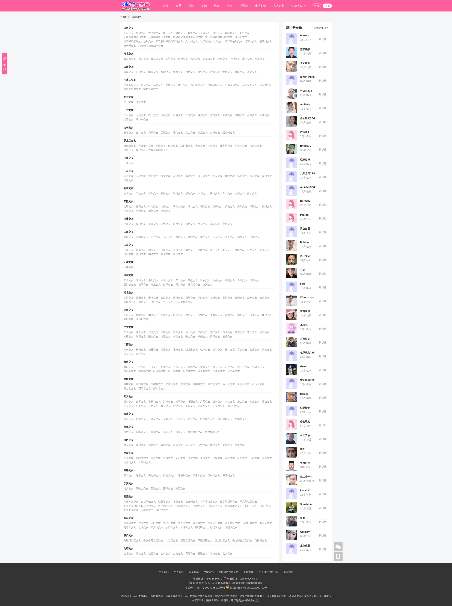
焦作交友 (217, 280)
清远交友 (166, 336)
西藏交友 (128, 426)
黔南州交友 (241, 418)
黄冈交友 (240, 297)
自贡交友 (141, 401)
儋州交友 (166, 366)
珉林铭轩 (305, 159)
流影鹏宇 (305, 49)
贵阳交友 (128, 418)
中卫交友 (180, 488)
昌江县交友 (174, 371)
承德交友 (222, 58)
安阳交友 (180, 280)
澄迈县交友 (130, 371)
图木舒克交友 (131, 509)
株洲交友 (141, 314)
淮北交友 (193, 206)
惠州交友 (252, 332)
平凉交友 (217, 457)
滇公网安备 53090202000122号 (248, 587)
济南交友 (128, 249)
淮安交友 (217, 175)
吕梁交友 (252, 71)
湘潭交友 (153, 314)
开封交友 (141, 280)
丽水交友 (252, 193)
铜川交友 (141, 444)
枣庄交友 (166, 249)
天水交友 (180, 457)
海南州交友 (184, 475)
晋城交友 (178, 71)
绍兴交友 (190, 193)
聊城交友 (153, 254)
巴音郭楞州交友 (228, 501)
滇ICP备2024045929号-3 (210, 587)
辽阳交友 (240, 115)
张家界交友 (216, 314)
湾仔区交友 (169, 523)
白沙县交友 (159, 371)
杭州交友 (128, 193)
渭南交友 (178, 444)
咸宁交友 (252, 297)
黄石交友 (141, 297)
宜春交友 (230, 236)
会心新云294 (307, 118)
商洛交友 (240, 444)
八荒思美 (305, 338)
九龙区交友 (184, 523)
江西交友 (128, 231)
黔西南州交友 (207, 418)
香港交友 (128, 517)
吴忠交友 (156, 488)
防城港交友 (191, 349)
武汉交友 (128, 297)
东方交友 (230, 366)
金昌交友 (156, 457)
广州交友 (128, 332)
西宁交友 (128, 475)
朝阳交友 (128, 119)
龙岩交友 (215, 223)
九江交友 (168, 236)
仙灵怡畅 (305, 407)
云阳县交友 (199, 384)
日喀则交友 (142, 431)
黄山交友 (230, 206)
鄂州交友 (190, 297)
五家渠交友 (147, 509)
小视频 (243, 5)
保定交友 (195, 58)
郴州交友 (242, 314)
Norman (305, 200)
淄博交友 (153, 249)
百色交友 (242, 349)
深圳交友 (153, 332)
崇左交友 (141, 353)
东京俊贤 (305, 545)
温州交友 (153, 193)
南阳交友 (143, 284)
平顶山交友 (167, 280)
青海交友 (128, 470)
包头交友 (146, 84)
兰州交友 (128, 457)
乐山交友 (242, 401)
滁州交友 (242, 206)
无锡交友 (141, 175)
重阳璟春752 (307, 380)
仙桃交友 (143, 301)
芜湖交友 (141, 206)
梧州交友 (166, 349)
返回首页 (288, 571)
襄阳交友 (178, 297)
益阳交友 (230, 314)
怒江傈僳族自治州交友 (150, 45)
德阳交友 (180, 401)
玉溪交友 (205, 32)
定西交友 (255, 457)
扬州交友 (242, 175)
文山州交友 (191, 41)
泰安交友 (227, 249)
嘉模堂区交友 (222, 540)
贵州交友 (128, 413)
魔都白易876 (307, 76)
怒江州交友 (266, 41)
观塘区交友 (199, 523)
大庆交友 (200, 145)
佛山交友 (190, 332)
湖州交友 (178, 193)
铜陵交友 (205, 206)
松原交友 (203, 132)
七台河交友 (241, 145)
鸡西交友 (161, 145)
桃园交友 (153, 553)
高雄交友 (190, 553)
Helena (304, 393)
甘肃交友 (128, 452)
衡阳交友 (166, 314)
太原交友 (128, 71)
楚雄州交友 (231, 32)
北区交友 (143, 527)
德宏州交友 (251, 41)
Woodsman (307, 297)
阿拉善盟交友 (150, 88)
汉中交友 (203, 444)
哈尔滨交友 (130, 145)
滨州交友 (166, 254)
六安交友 (128, 210)
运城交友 (215, 71)
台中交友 (166, 553)
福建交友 (128, 218)
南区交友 (156, 523)
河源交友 (141, 336)
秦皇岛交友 (157, 58)
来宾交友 (128, 353)
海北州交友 (154, 475)
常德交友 (203, 314)
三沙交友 (153, 366)
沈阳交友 (128, 115)
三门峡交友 (130, 284)
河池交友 (267, 349)
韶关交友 (141, 332)
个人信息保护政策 (268, 571)
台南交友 (178, 553)
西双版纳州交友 (233, 41)
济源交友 (208, 284)
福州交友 (128, 223)
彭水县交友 (159, 388)
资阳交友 (190, 405)
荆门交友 (203, 297)
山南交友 (180, 431)
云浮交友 (227, 336)
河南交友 (128, 275)
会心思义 (305, 421)
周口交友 (180, 284)
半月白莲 (305, 462)
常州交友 (166, 175)
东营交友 (178, 249)
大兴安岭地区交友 (158, 149)
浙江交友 (128, 188)
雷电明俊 (305, 311)
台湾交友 (128, 548)
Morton (304, 35)
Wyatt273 (306, 90)
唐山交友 (143, 58)
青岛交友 (141, 249)
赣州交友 (205, 236)
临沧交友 (128, 32)
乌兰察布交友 (249, 84)
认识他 (322, 39)
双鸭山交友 (186, 145)
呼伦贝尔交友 (215, 84)
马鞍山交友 (179, 206)
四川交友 (128, 396)
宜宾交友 (128, 405)
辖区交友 (128, 102)
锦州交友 (203, 115)
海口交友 (128, 366)
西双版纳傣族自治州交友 (169, 41)
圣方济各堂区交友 (242, 540)
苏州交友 (178, 175)
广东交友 (128, 327)
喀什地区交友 (165, 505)
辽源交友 (166, 132)
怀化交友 (267, 314)
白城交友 (215, 132)
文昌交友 (205, 366)
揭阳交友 (215, 336)
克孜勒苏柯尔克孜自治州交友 (140, 505)
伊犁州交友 (199, 505)
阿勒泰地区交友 (233, 505)
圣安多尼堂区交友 (153, 540)
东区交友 (143, 523)
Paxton (304, 214)
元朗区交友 (231, 527)
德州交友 (141, 254)
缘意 (302, 517)
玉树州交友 (214, 475)
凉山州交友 (233, 405)
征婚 (204, 5)
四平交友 (153, 132)
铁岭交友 (264, 115)
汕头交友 (178, 332)
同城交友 (249, 571)
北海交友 (178, 349)
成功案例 (260, 5)
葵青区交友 (130, 527)
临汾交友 (240, 71)
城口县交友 (142, 384)
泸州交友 (168, 401)
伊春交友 (213, 145)
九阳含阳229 (307, 173)
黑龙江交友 (130, 140)
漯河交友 (255, 280)
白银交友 (168, 457)
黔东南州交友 (225, 418)
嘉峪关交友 (142, 457)
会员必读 (194, 571)
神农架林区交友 (184, 301)
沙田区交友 (172, 527)
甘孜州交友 (219, 405)
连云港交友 (204, 175)
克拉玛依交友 (148, 501)
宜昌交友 (166, 297)
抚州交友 (242, 236)
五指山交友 (179, 366)
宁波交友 (141, 193)
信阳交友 (168, 284)
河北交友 (128, 53)
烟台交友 (190, 249)
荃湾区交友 (201, 527)
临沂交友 (128, 254)
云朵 (302, 269)
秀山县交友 (130, 388)
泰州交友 (267, 175)
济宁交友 (215, 249)
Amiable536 (307, 187)
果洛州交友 (199, 475)
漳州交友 (190, 223)
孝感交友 (215, 297)
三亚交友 (141, 366)
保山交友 (217, 32)
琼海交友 (193, 366)
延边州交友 (228, 132)
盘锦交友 (252, 115)
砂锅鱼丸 (305, 131)
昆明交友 (141, 32)
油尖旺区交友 (249, 523)
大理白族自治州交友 (135, 37)
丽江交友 (168, 32)
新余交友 (180, 236)
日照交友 (252, 249)
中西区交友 (130, 523)
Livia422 (305, 490)
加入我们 (179, 571)
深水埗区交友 (215, 523)
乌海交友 (158, 84)
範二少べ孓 (306, 476)
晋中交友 (203, 71)
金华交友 (203, 193)
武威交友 (193, 457)
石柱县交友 (258, 384)
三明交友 (166, 223)
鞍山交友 (153, 115)
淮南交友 (166, 206)
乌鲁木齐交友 (131, 501)
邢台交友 (183, 58)
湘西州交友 (142, 319)
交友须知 (209, 571)
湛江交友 (215, 332)
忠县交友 (185, 384)
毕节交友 (180, 418)
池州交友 (153, 210)
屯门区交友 (216, 527)
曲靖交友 (180, 32)
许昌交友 (242, 280)
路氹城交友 (261, 540)
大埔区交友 (186, 527)
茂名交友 (227, 332)
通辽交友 (183, 84)
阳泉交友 (153, 71)
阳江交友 (153, 336)
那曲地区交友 (195, 431)
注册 (327, 5)
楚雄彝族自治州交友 (159, 37)
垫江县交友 (172, 384)
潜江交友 (156, 301)
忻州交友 (227, 71)
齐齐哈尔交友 (145, 145)
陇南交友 (267, 457)
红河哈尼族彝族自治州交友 (188, 37)
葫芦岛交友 (142, 119)
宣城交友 (166, 210)
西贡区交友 (157, 527)
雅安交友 (166, 405)
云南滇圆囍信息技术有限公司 (247, 582)
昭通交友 (245, 32)
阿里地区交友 (212, 431)
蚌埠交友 (153, 206)
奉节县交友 (214, 384)
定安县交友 (243, 366)
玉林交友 (230, 349)
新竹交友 (215, 553)
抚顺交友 (166, 115)
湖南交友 (128, 309)
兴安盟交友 (266, 84)
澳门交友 (128, 535)
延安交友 (190, 444)
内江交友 (230, 401)
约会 (216, 5)
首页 (166, 5)
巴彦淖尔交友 (232, 84)
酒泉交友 (230, 457)
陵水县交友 (204, 371)
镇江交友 (255, 175)
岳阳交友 (190, 314)
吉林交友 (128, 127)
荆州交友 (227, 297)
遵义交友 (156, 418)
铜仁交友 (193, 418)
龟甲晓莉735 (307, 352)
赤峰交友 (171, 84)
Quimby (305, 531)
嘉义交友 (227, 553)
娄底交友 (128, 319)
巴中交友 (178, 405)
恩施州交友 (130, 301)
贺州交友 (255, 349)
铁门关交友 (162, 509)
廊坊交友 (247, 58)
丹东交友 (190, 115)
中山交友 (190, 336)
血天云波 (305, 435)
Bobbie (304, 242)
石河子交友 (251, 505)
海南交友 (128, 361)
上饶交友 (255, 236)
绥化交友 (141, 149)
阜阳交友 (255, 206)
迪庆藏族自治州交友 (211, 41)
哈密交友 (178, 501)
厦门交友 (141, 223)
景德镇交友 (142, 236)
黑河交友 (128, 149)
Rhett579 (305, 145)
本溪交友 (178, 115)
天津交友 (128, 262)
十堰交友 (153, 297)
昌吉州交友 (191, 501)
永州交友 (255, 314)
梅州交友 (264, 332)
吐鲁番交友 (164, 501)
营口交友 (215, 115)
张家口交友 (209, 58)
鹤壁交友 (193, 280)
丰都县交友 (157, 384)
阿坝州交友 (204, 405)
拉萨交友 (128, 431)
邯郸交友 (171, 58)
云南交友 (128, 27)
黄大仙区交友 (232, 523)
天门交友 (168, 301)
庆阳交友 (242, 457)
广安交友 (141, 405)
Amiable (305, 104)
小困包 (304, 324)
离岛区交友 (266, 523)
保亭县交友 (219, 371)
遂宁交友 (217, 401)
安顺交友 (168, 418)
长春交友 (128, 132)
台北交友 (128, 553)
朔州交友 (190, 71)
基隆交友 (203, 553)
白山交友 (190, 132)
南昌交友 (128, 236)
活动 (191, 5)
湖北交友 (128, 292)
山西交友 (128, 66)
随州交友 (264, 297)
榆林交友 (215, 444)
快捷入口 (298, 5)
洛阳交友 (153, 280)
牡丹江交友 (256, 145)
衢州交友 (215, 193)
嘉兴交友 (166, 193)
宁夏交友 (128, 483)
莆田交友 (153, 223)
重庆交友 (128, 378)
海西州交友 (228, 475)
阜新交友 (227, 115)
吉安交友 (217, 236)
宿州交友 (267, 206)
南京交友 (128, 175)
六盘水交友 (142, 418)
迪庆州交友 (130, 45)
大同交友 (141, 71)
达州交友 (153, 405)
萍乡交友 (156, 236)
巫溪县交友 (243, 384)
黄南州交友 (169, 475)
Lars (302, 283)
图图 (302, 448)
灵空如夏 (305, 228)
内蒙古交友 (130, 79)
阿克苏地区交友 (248, 501)
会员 (178, 5)
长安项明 (305, 63)
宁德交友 (227, 223)
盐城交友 (230, 175)
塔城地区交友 (215, 505)
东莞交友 (178, 336)
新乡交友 (205, 280)
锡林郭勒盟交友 (132, 88)
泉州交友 (178, 223)
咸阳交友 (166, 444)
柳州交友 (141, 349)
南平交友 (203, 223)
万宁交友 (217, 366)
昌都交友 (156, 431)
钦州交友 (205, 349)
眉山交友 (267, 401)
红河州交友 (241, 37)
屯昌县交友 (258, 366)
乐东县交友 (189, 371)
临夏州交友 (130, 462)
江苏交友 (128, 170)
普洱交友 (193, 32)
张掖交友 (205, 457)
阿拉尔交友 (266, 505)
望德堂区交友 (187, 540)
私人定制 (278, 5)
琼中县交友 (233, 371)
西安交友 (128, 444)
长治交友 (166, 71)
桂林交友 (153, 349)
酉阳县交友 (144, 388)
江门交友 (203, 332)
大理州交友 (154, 32)
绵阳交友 (193, 401)
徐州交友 (153, 175)
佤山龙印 (305, 255)
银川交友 (128, 488)
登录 (316, 5)
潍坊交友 (203, 249)
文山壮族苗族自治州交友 (218, 37)
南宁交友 (128, 349)
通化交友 (178, 132)
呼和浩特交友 (131, 84)
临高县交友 (144, 371)
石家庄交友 (130, 58)
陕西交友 (128, 439)
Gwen (303, 366)
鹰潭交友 (193, 236)
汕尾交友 (128, 336)
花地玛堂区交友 (132, 540)
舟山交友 (227, 193)
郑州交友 (128, 280)
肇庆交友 (240, 332)
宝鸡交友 (153, 444)
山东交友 (128, 244)
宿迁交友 (128, 180)
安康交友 (227, 444)
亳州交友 (141, 210)
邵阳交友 (178, 314)
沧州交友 (235, 58)
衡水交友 (259, 58)
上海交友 (128, 157)
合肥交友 (128, 206)
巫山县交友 (228, 384)
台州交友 (240, 193)
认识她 (322, 121)
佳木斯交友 (226, 145)
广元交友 (205, 401)
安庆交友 (217, 206)
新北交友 (141, 553)
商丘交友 (156, 284)
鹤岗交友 (173, 145)
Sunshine (306, 504)
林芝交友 (168, 431)
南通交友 (190, 175)
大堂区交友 (172, 540)
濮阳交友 (230, 280)
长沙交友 (128, 314)
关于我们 (164, 571)
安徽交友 (128, 201)
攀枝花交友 (154, 401)
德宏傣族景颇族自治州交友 (138, 41)
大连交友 (141, 115)
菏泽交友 (178, 254)
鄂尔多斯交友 (197, 84)
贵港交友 (217, 349)
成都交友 (128, 401)
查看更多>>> (321, 27)
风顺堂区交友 (205, 540)
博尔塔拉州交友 (209, 501)
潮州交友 (203, 336)
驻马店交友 (194, 284)
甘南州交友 (144, 462)
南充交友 (255, 401)
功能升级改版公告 (229, 571)
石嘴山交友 (142, 488)
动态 (229, 5)
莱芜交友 (264, 249)
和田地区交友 (183, 505)
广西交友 (128, 344)
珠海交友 (166, 332)
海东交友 (141, 475)
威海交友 (240, 249)
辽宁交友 (128, 110)
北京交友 (128, 96)
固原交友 (168, 488)
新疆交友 (128, 496)
